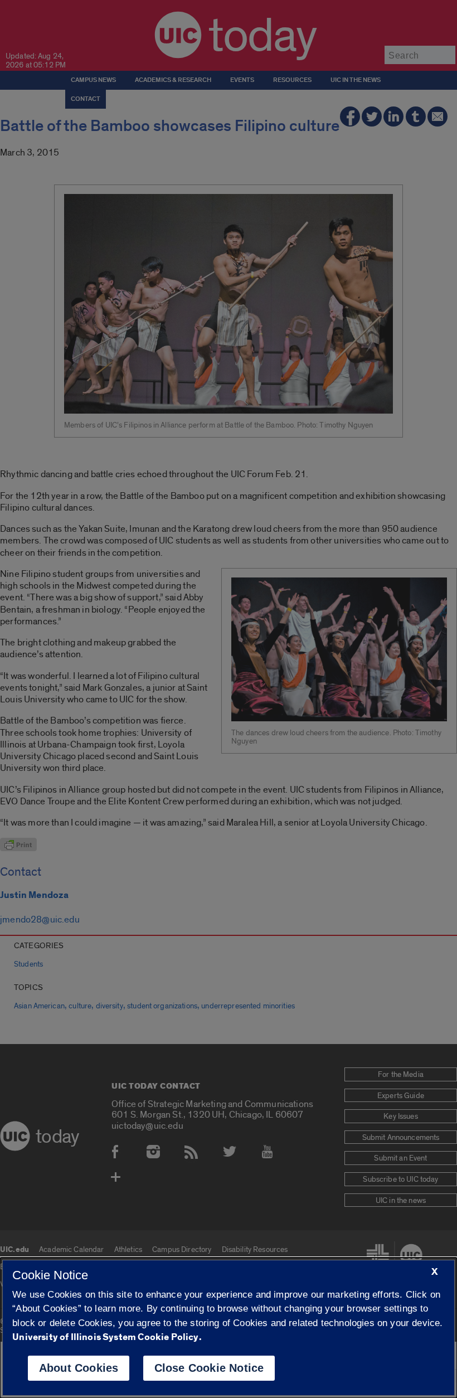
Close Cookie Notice (209, 1368)
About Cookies (79, 1368)
